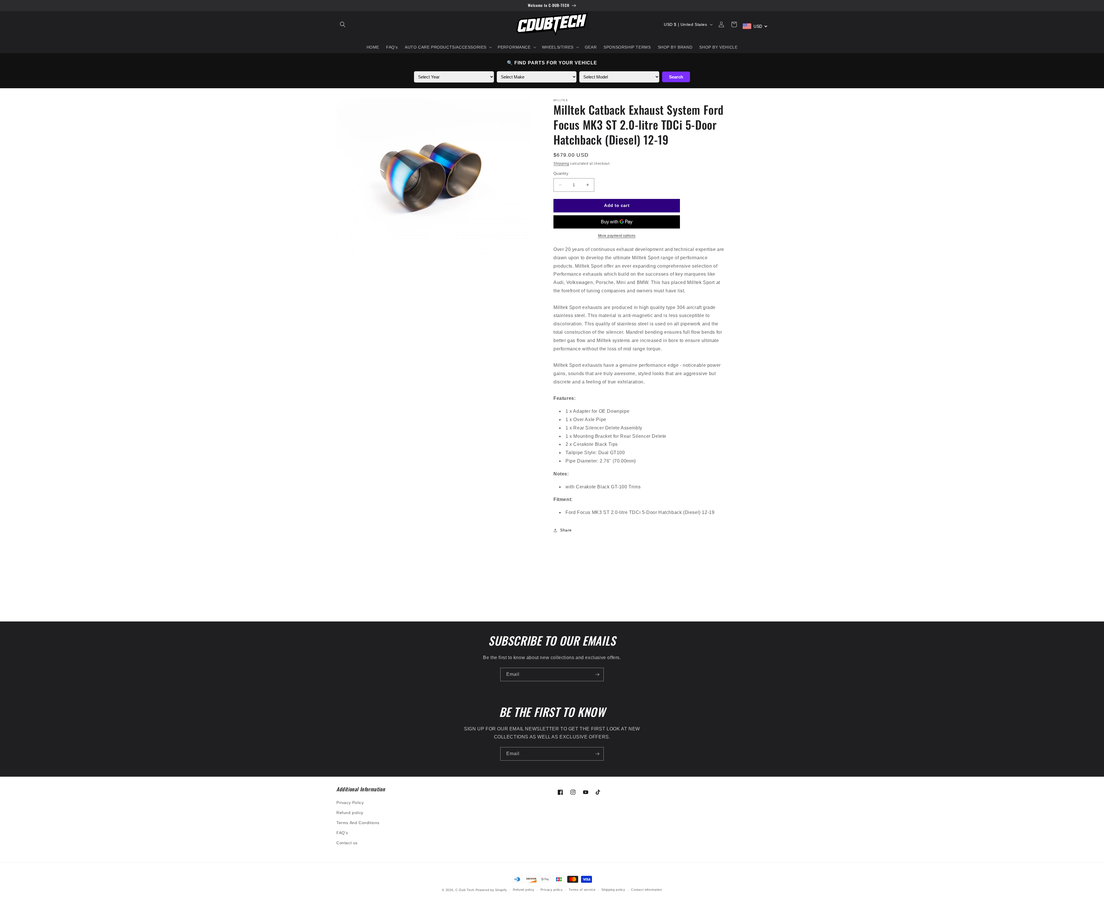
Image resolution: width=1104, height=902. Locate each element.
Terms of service (582, 889)
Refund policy (349, 812)
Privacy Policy (350, 802)
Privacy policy (551, 889)
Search (676, 76)
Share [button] (566, 530)
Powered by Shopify (491, 890)
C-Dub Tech (464, 890)
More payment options (617, 236)
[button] (342, 24)
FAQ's (342, 832)
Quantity (560, 173)
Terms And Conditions (357, 822)
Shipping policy (613, 889)
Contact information (646, 889)
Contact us (347, 842)
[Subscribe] (597, 674)
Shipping (561, 164)
